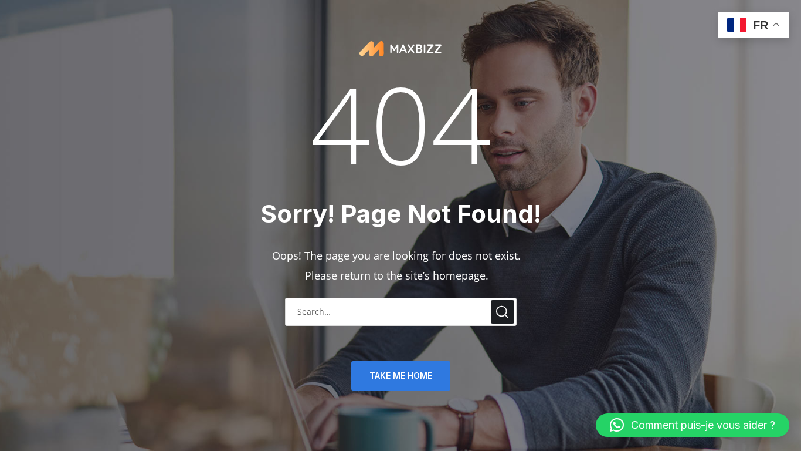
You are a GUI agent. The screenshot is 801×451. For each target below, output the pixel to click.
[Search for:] (401, 311)
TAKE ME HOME (400, 376)
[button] (692, 425)
